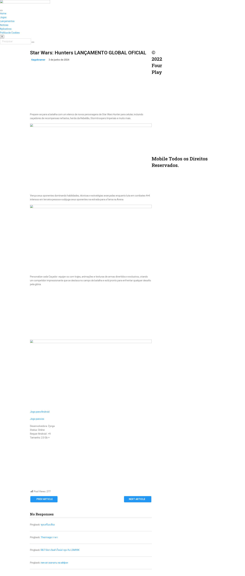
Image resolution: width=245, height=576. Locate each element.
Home (3, 13)
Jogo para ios (37, 419)
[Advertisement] (91, 89)
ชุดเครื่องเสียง (48, 524)
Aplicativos (6, 29)
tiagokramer (38, 59)
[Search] (33, 42)
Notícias (4, 25)
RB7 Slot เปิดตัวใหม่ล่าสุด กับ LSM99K (60, 550)
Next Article (137, 499)
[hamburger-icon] (1, 10)
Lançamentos (7, 21)
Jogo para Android (40, 411)
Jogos (3, 17)
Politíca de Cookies (10, 32)
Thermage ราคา (49, 537)
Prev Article (44, 499)
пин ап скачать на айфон (54, 562)
